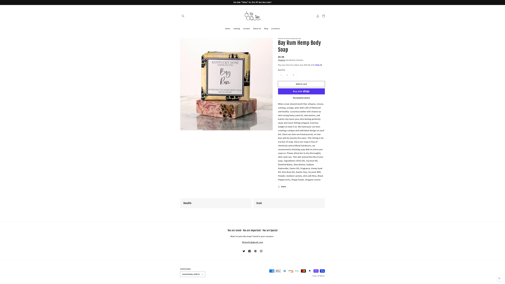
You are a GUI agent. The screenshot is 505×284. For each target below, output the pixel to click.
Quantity (281, 70)
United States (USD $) (191, 274)
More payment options (301, 98)
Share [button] (283, 186)
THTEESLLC (321, 276)
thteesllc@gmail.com (252, 242)
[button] (183, 16)
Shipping (281, 60)
